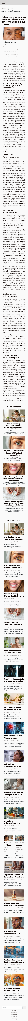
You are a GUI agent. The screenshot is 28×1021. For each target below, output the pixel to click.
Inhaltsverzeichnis (10, 42)
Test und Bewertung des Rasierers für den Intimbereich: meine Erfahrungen (13, 963)
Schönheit (10, 8)
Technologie (14, 1014)
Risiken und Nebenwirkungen (9, 51)
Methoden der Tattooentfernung (10, 49)
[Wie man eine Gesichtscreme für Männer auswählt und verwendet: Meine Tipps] (14, 923)
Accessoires (14, 1012)
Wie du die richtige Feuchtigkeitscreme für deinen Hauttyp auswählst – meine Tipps (14, 426)
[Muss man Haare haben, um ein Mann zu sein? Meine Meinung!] (19, 838)
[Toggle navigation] (3, 2)
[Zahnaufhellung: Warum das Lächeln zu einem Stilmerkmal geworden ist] (14, 469)
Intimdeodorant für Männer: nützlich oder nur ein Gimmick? (13, 652)
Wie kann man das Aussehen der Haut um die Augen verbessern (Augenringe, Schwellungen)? (14, 452)
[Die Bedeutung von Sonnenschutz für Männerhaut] (14, 980)
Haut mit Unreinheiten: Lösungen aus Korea (14, 793)
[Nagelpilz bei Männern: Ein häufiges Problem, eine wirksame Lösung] (14, 866)
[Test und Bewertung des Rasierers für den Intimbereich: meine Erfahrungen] (14, 952)
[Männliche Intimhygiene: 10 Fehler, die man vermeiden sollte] (14, 812)
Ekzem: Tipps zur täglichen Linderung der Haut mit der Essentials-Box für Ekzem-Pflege (14, 504)
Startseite (3, 8)
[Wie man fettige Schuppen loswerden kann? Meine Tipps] (8, 838)
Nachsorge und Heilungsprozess (10, 54)
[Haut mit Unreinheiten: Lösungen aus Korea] (14, 784)
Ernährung (14, 1019)
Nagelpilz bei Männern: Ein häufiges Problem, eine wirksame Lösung (14, 877)
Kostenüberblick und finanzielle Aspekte (12, 57)
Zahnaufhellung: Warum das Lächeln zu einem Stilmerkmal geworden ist (14, 478)
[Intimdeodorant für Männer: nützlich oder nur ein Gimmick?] (14, 642)
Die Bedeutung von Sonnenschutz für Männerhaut (12, 990)
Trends (14, 1010)
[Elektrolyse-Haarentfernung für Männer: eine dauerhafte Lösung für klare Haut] (14, 756)
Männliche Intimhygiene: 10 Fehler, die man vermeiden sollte (11, 824)
